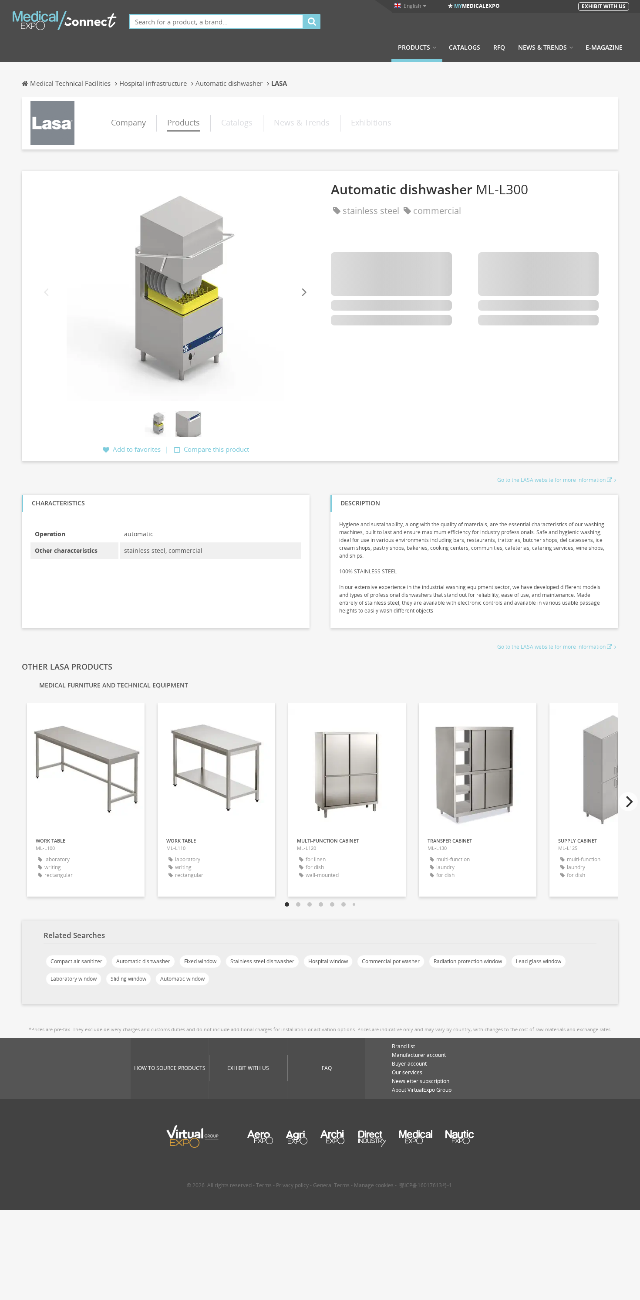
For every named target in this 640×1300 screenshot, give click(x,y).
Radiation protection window (468, 961)
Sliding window (128, 978)
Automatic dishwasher (143, 961)
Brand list (403, 1046)
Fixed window (200, 961)
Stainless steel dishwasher (262, 961)
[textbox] (216, 21)
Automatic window (182, 978)
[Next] (303, 292)
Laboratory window (74, 978)
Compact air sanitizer (76, 961)
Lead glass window (538, 961)
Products (414, 47)
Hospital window (328, 961)
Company (128, 122)
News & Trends (542, 47)
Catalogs (464, 47)
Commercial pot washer (391, 961)
